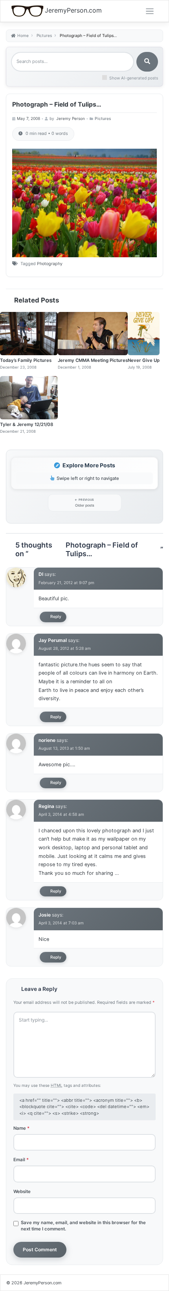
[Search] (147, 62)
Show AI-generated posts (133, 78)
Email (21, 1159)
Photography (49, 263)
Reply (55, 616)
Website (22, 1191)
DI (41, 574)
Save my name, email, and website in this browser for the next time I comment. (83, 1226)
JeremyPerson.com (73, 10)
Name (21, 1128)
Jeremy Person (70, 118)
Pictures (103, 118)
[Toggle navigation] (149, 11)
